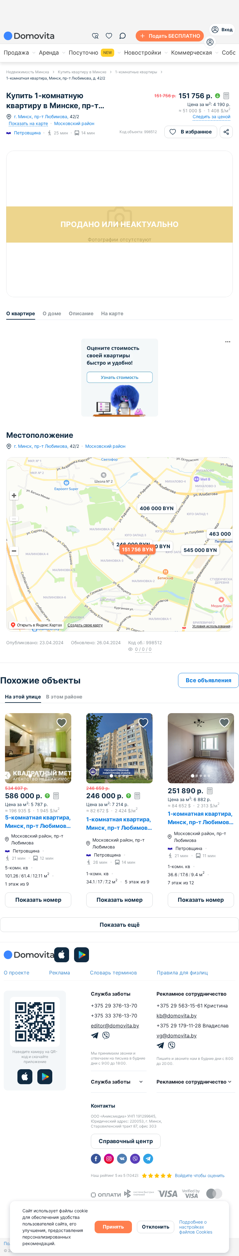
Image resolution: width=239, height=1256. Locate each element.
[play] (81, 954)
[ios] (61, 954)
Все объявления (208, 680)
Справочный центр (126, 1141)
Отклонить (155, 1227)
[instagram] (109, 1159)
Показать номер (38, 899)
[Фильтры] (95, 35)
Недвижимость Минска (27, 72)
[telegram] (148, 1159)
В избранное (196, 131)
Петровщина (27, 132)
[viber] (135, 1159)
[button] (38, 748)
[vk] (122, 1159)
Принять (113, 1227)
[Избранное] (109, 35)
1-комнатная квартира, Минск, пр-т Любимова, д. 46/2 (119, 827)
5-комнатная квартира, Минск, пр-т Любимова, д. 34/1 (38, 826)
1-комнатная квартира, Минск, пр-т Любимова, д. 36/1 (200, 822)
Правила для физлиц (182, 972)
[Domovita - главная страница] (29, 36)
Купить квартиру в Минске (82, 72)
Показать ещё (120, 924)
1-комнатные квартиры (136, 72)
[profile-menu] (210, 42)
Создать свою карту (85, 625)
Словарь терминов (113, 972)
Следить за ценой (211, 116)
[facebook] (96, 1159)
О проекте (16, 972)
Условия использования (211, 626)
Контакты (103, 1106)
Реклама (59, 972)
